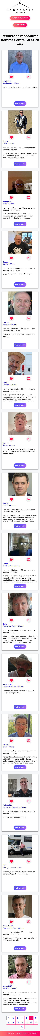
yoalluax (6, 322)
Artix (5, 204)
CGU (13, 1033)
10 (18, 1022)
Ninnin (5, 443)
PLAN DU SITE (23, 1033)
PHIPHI (5, 141)
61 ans (11, 143)
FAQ (8, 1033)
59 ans (13, 385)
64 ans (16, 83)
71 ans (18, 867)
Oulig (5, 624)
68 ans (11, 204)
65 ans (14, 988)
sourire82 (7, 81)
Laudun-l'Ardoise (9, 686)
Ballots (5, 264)
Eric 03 (5, 383)
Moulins (6, 385)
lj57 (4, 865)
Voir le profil (20, 103)
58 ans (20, 626)
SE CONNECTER (20, 25)
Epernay (6, 324)
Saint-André (7, 566)
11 (22, 1022)
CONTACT (34, 1033)
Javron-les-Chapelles (11, 807)
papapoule (7, 202)
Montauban (7, 83)
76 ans (11, 747)
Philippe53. (7, 805)
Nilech (5, 564)
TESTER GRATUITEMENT (20, 18)
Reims (5, 445)
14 (35, 1022)
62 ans (13, 505)
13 (31, 1022)
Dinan (5, 143)
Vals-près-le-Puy (9, 928)
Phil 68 (5, 503)
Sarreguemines (9, 867)
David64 (6, 745)
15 (22, 1027)
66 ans (12, 264)
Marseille (6, 988)
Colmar (6, 505)
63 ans (20, 686)
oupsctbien (7, 684)
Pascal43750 (8, 926)
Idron (5, 747)
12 (27, 1022)
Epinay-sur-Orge (9, 626)
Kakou (5, 262)
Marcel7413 (7, 986)
